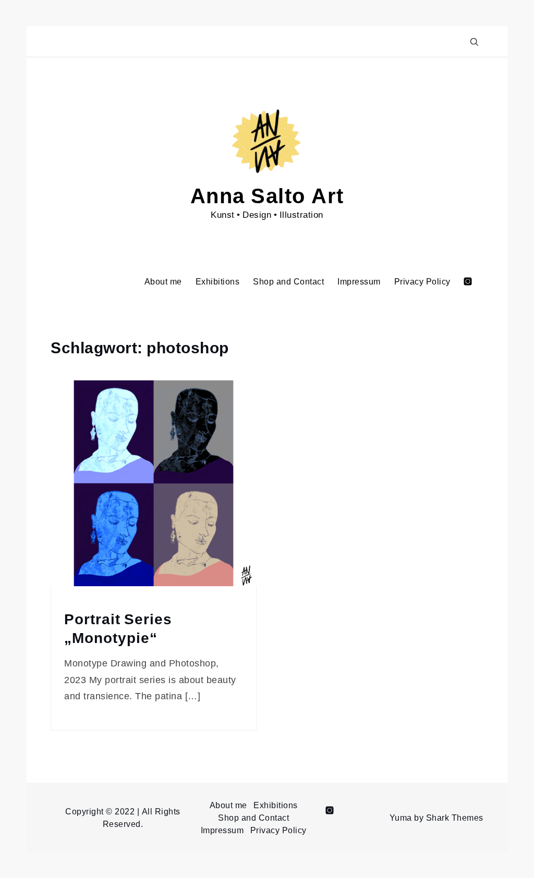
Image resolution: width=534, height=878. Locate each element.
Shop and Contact (288, 281)
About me (163, 281)
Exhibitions (218, 281)
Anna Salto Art (267, 194)
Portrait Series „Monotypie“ (118, 629)
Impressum (359, 281)
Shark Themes (454, 817)
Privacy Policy (422, 281)
